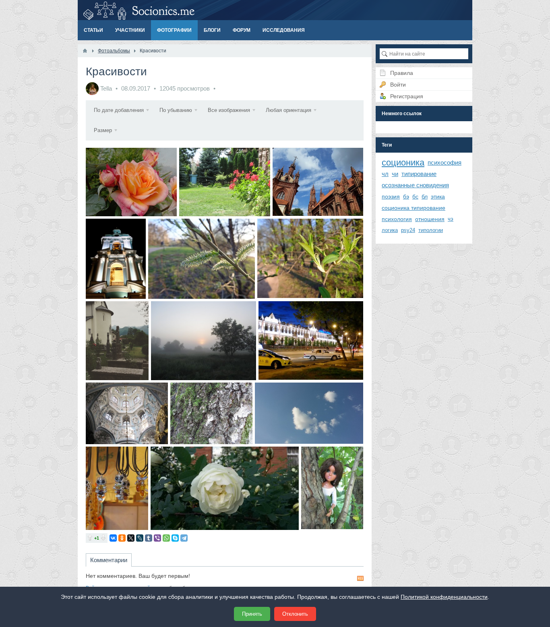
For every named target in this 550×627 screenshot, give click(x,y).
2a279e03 (203, 340)
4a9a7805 (115, 258)
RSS (360, 578)
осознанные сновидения (415, 185)
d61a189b (211, 413)
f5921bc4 (309, 413)
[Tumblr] (148, 538)
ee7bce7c (127, 413)
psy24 (408, 230)
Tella (106, 88)
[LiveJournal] (139, 538)
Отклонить (295, 614)
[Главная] (85, 50)
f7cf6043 (131, 181)
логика (390, 230)
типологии (430, 230)
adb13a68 (332, 488)
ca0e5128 (117, 340)
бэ (406, 196)
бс (415, 196)
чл (385, 173)
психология (397, 219)
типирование (418, 173)
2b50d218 (224, 488)
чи (395, 173)
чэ (450, 219)
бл (425, 196)
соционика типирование (413, 208)
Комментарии (108, 560)
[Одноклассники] (122, 538)
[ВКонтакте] (113, 538)
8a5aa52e (117, 488)
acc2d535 (225, 181)
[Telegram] (184, 538)
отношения (430, 219)
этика (438, 196)
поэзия (391, 196)
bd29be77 (310, 340)
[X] (130, 538)
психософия (444, 162)
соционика (403, 162)
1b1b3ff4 (310, 258)
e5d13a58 (318, 181)
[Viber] (157, 538)
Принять (252, 614)
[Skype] (175, 538)
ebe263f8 (201, 258)
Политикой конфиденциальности (444, 597)
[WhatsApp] (166, 538)
